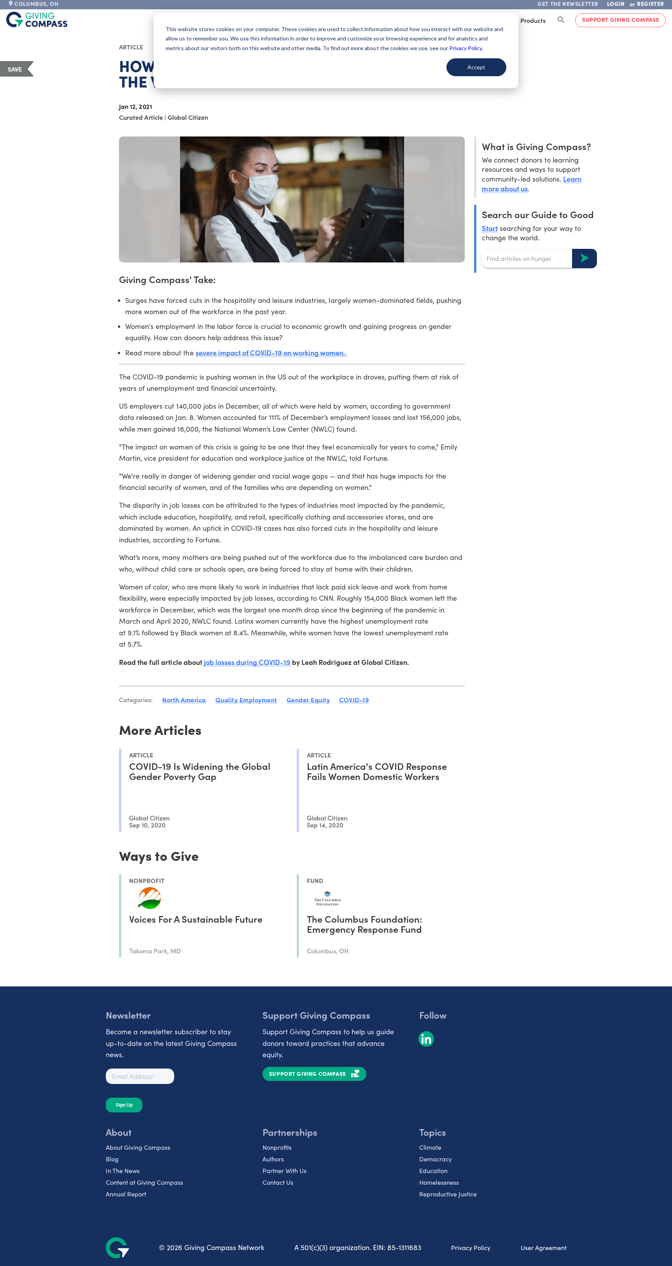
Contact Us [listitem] (277, 1182)
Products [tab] (533, 20)
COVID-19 (354, 699)
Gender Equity (308, 699)
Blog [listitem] (112, 1159)
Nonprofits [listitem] (277, 1147)
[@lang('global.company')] (37, 19)
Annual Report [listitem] (126, 1194)
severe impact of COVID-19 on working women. (271, 352)
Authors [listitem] (273, 1159)
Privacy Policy (470, 1247)
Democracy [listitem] (435, 1159)
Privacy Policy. (466, 48)
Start (489, 228)
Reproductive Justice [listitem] (448, 1194)
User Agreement (544, 1247)
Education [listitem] (433, 1170)
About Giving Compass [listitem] (138, 1147)
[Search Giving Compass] (561, 20)
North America (184, 699)
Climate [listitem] (430, 1147)
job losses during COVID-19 (247, 662)
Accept (476, 67)
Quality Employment (246, 699)
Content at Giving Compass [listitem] (144, 1182)
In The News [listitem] (123, 1170)
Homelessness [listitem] (439, 1182)
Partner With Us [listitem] (284, 1170)
